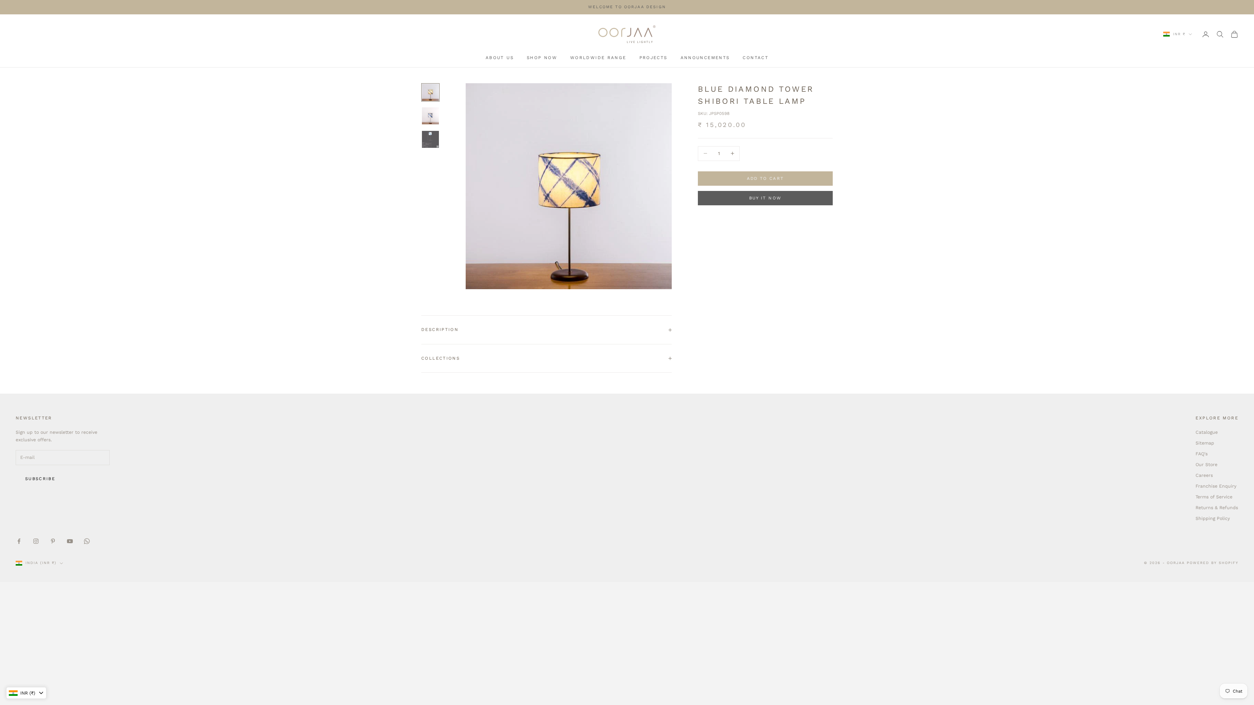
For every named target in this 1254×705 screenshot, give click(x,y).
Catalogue (1207, 432)
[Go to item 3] (430, 139)
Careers (1204, 475)
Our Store (1206, 464)
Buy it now (765, 198)
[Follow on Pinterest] (53, 541)
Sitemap (1205, 443)
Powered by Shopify (1212, 563)
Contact (755, 57)
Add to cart (765, 178)
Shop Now (542, 57)
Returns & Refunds (1217, 507)
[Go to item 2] (430, 116)
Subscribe (40, 478)
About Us (500, 57)
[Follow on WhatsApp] (87, 541)
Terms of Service (1214, 496)
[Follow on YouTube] (70, 541)
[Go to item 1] (430, 92)
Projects (653, 57)
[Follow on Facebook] (19, 541)
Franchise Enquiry (1216, 486)
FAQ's (1202, 453)
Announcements (705, 57)
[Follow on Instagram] (36, 541)
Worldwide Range (598, 57)
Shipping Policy (1213, 518)
